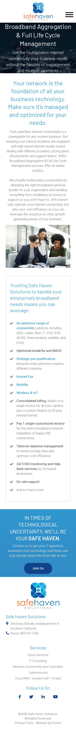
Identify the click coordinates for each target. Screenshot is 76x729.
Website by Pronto (48, 723)
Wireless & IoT (27, 393)
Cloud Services (38, 655)
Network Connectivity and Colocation (38, 667)
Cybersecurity (38, 672)
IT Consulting (38, 661)
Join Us (38, 568)
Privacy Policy (24, 723)
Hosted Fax (24, 377)
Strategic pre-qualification (35, 359)
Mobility (22, 385)
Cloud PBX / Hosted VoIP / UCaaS (38, 678)
